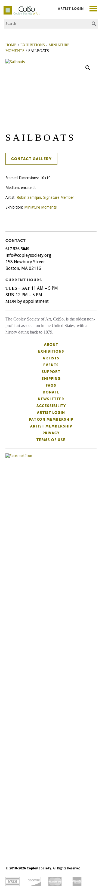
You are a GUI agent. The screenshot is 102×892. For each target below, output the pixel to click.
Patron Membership (51, 419)
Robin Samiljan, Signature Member (45, 197)
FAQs (51, 385)
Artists (51, 358)
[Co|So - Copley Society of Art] (21, 8)
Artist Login (71, 9)
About (51, 345)
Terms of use (51, 440)
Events (51, 365)
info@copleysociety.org (28, 255)
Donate (51, 392)
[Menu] (93, 9)
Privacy (51, 433)
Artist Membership (51, 426)
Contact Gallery (31, 159)
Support (51, 372)
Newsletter (51, 399)
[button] (88, 68)
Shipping (51, 379)
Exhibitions (51, 351)
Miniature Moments (40, 207)
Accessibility (51, 406)
